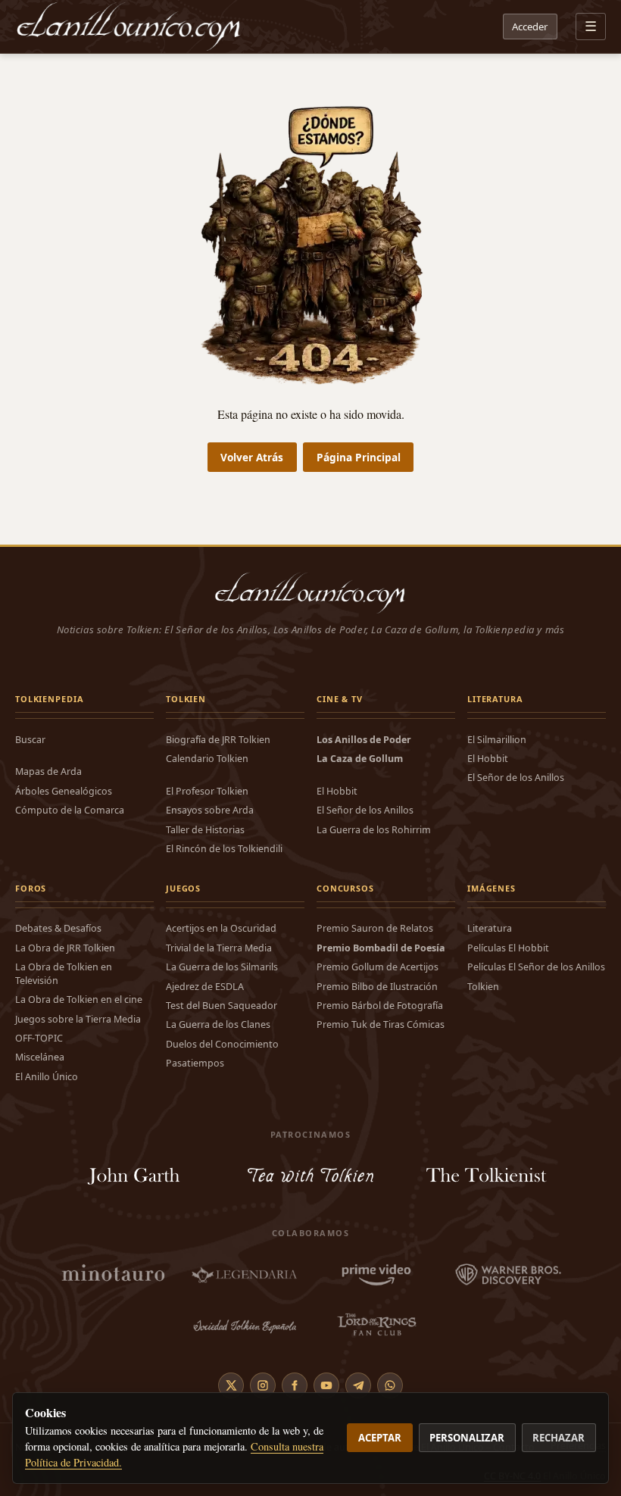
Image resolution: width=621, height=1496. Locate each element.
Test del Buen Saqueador (221, 1005)
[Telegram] (358, 1385)
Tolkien (483, 986)
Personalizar (466, 1437)
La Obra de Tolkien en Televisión (63, 973)
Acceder (530, 26)
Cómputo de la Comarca (69, 810)
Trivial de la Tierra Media (219, 948)
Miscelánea (39, 1057)
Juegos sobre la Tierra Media (78, 1019)
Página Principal (359, 457)
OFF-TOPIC (39, 1038)
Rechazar (558, 1437)
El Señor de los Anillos (365, 810)
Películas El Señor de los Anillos (536, 966)
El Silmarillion (496, 739)
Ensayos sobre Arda (210, 810)
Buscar (30, 739)
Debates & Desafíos (58, 928)
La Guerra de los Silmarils (222, 966)
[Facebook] (294, 1385)
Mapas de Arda (48, 771)
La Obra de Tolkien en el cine (78, 999)
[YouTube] (326, 1385)
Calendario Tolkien (207, 758)
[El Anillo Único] (129, 26)
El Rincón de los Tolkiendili (224, 848)
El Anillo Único (46, 1076)
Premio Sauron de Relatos (375, 928)
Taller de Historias (205, 829)
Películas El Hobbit (508, 948)
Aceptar (379, 1437)
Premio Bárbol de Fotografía (380, 1005)
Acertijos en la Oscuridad (221, 928)
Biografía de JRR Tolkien (218, 739)
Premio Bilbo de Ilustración (377, 986)
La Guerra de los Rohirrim (374, 829)
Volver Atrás (251, 457)
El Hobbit (337, 791)
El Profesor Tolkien (207, 791)
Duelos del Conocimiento (222, 1044)
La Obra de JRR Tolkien (65, 948)
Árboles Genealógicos (63, 791)
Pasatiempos (195, 1063)
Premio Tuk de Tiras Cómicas (381, 1024)
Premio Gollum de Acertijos (377, 966)
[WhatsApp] (390, 1385)
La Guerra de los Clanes (218, 1024)
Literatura (489, 928)
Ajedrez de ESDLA (205, 986)
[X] (231, 1385)
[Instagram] (263, 1385)
